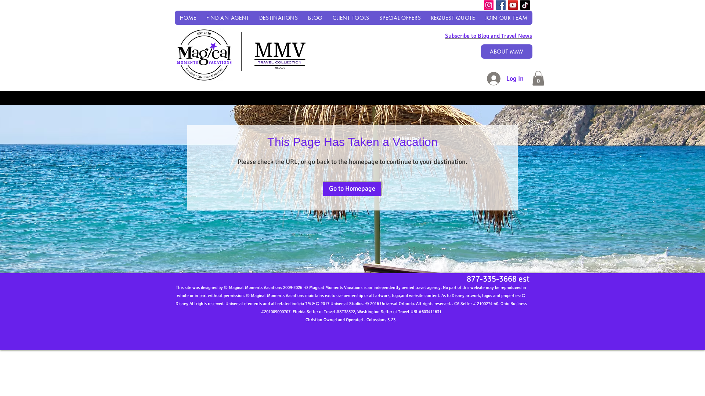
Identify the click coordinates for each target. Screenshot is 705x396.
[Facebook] (501, 5)
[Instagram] (489, 5)
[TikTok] (525, 5)
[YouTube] (513, 5)
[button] (278, 18)
